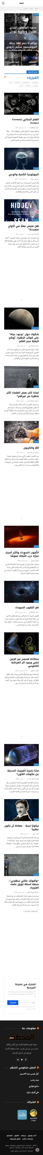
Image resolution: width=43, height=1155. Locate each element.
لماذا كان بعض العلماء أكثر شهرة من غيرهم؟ (22, 394)
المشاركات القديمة (31, 911)
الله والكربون (31, 447)
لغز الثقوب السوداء (27, 607)
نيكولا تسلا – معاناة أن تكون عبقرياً (21, 827)
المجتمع (10, 1135)
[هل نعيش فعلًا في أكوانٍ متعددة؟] (21, 210)
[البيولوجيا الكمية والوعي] (21, 159)
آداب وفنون (32, 1135)
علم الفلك (28, 86)
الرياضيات (17, 82)
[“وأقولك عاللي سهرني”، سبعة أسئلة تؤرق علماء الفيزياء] (21, 865)
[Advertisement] (21, 275)
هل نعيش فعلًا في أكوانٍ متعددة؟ (23, 228)
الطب (10, 82)
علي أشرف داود (33, 1092)
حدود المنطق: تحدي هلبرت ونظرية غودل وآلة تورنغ (23, 31)
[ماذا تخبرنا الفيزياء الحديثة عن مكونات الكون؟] (21, 755)
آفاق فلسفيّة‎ (15, 1138)
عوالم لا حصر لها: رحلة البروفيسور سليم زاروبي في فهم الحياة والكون (21, 47)
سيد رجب (35, 1080)
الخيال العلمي (26, 82)
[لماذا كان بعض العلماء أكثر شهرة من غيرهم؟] (21, 377)
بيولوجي (35, 86)
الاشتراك (13, 1002)
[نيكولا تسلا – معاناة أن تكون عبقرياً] (21, 810)
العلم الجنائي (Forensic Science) (25, 121)
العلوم (36, 113)
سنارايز (11, 1147)
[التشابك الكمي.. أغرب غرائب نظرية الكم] (30, 58)
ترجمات (23, 1135)
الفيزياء (36, 14)
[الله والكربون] (21, 432)
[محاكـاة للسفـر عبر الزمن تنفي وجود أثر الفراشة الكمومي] (21, 643)
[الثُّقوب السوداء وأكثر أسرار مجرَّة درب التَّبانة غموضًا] (21, 537)
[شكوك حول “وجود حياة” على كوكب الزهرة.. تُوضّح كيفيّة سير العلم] (21, 319)
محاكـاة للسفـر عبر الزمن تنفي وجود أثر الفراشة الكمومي (24, 662)
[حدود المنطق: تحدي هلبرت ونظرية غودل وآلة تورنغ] (21, 23)
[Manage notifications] (37, 1150)
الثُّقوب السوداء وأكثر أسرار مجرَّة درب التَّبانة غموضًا (22, 554)
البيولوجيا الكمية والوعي (24, 174)
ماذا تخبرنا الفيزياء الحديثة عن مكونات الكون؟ (23, 772)
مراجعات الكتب (27, 1138)
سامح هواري (34, 1086)
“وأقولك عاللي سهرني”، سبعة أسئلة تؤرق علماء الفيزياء (23, 884)
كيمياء (21, 86)
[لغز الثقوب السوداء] (21, 592)
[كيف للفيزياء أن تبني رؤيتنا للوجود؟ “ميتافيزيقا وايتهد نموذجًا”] (13, 58)
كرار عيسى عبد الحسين (29, 1074)
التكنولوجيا (35, 82)
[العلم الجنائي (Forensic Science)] (21, 104)
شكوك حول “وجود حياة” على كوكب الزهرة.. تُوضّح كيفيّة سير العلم (24, 338)
